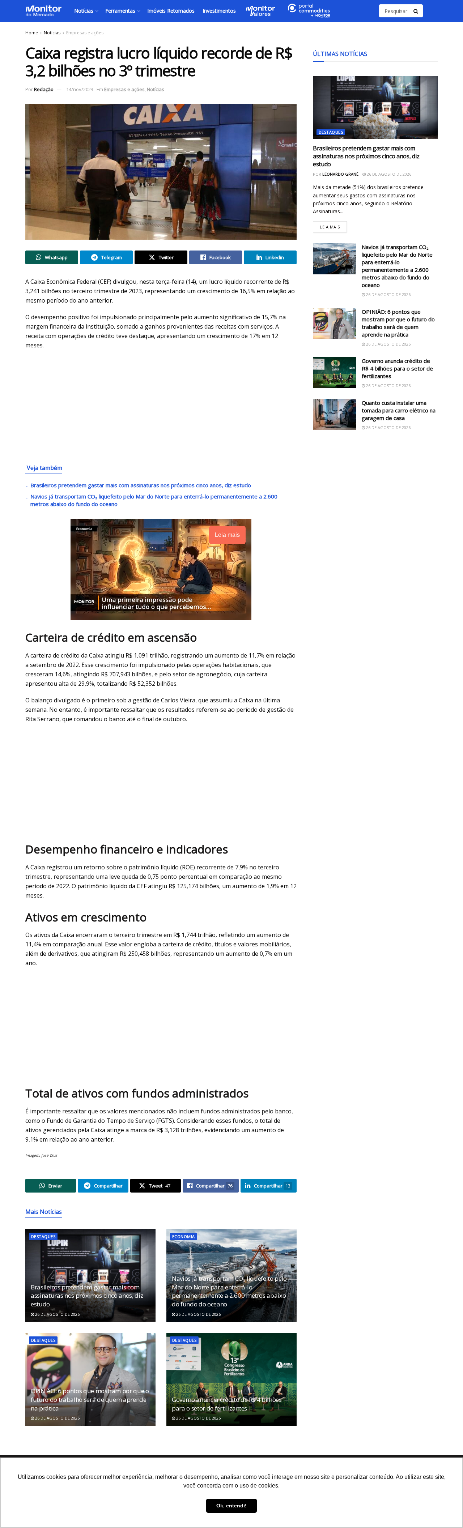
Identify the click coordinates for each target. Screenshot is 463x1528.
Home (31, 33)
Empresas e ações (84, 33)
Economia (183, 1236)
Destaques (43, 1236)
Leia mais (333, 225)
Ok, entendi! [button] (231, 1505)
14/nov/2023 (79, 89)
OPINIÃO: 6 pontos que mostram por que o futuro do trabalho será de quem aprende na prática (90, 1399)
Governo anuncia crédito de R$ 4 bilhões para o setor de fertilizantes (227, 1403)
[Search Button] (416, 10)
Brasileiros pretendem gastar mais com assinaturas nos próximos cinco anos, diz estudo (140, 485)
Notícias (83, 10)
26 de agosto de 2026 (57, 1314)
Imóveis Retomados (171, 10)
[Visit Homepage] (43, 10)
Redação (44, 89)
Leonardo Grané (340, 174)
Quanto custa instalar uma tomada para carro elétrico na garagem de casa (399, 410)
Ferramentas (120, 10)
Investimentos (219, 10)
